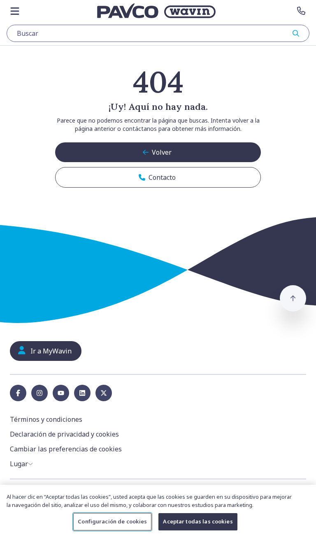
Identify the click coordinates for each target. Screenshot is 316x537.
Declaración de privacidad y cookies (64, 434)
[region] (158, 511)
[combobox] (158, 33)
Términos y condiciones (46, 419)
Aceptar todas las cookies (197, 521)
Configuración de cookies (112, 521)
